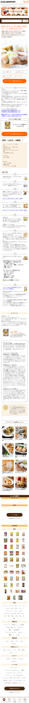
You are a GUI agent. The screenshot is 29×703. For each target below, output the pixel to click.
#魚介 (7, 31)
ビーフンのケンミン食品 (5, 4)
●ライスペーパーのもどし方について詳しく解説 (15, 210)
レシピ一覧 (21, 4)
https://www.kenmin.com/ (16, 336)
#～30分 (3, 36)
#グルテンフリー (17, 31)
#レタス (11, 31)
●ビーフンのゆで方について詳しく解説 (12, 198)
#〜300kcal (9, 36)
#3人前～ (8, 33)
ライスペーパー (6, 5)
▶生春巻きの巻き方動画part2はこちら (11, 111)
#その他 (12, 35)
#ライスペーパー (5, 35)
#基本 (3, 33)
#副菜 (24, 31)
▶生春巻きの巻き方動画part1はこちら (11, 110)
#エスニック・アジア (19, 35)
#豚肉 (3, 31)
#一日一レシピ (14, 33)
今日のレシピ (14, 4)
